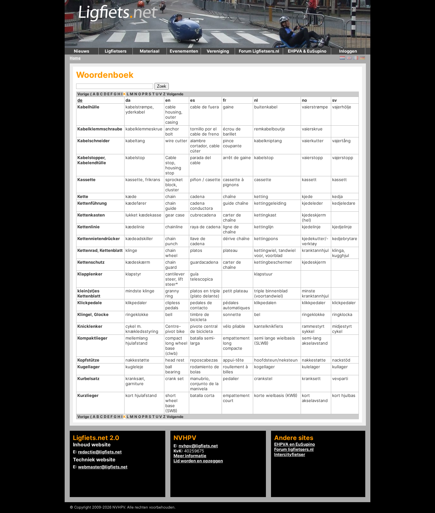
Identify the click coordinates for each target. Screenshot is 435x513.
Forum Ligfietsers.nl (259, 51)
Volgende (175, 94)
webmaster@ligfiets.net (102, 466)
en (167, 100)
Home (75, 58)
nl (256, 100)
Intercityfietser (289, 454)
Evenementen (184, 51)
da (128, 100)
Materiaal (150, 51)
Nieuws (81, 51)
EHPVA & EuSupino (307, 51)
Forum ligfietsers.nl (294, 449)
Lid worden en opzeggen (198, 460)
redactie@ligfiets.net (100, 451)
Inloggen (348, 51)
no (304, 100)
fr (224, 100)
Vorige (83, 94)
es (192, 100)
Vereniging (218, 51)
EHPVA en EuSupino (294, 444)
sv (334, 100)
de (79, 100)
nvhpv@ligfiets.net (198, 445)
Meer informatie (190, 455)
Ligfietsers (115, 51)
